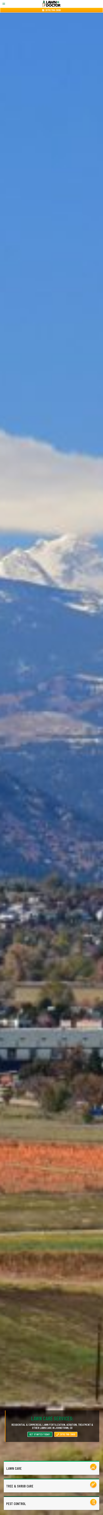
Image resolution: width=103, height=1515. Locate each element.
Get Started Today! (40, 1434)
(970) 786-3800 (67, 1434)
